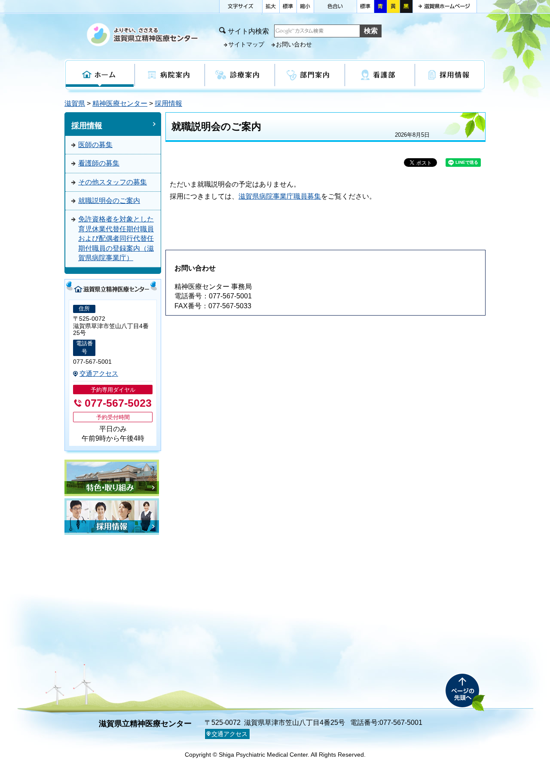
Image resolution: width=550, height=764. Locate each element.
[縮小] (305, 4)
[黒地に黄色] (406, 6)
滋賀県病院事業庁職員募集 (279, 196)
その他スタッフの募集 (112, 182)
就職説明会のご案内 (109, 200)
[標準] (287, 4)
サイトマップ (246, 44)
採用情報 (168, 103)
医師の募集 (95, 144)
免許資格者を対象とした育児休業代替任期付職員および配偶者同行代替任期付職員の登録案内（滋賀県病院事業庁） (116, 238)
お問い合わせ (294, 44)
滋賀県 (74, 103)
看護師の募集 (98, 163)
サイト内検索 (248, 31)
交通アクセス (98, 373)
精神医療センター (119, 103)
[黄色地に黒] (393, 6)
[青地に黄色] (380, 6)
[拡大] (270, 4)
